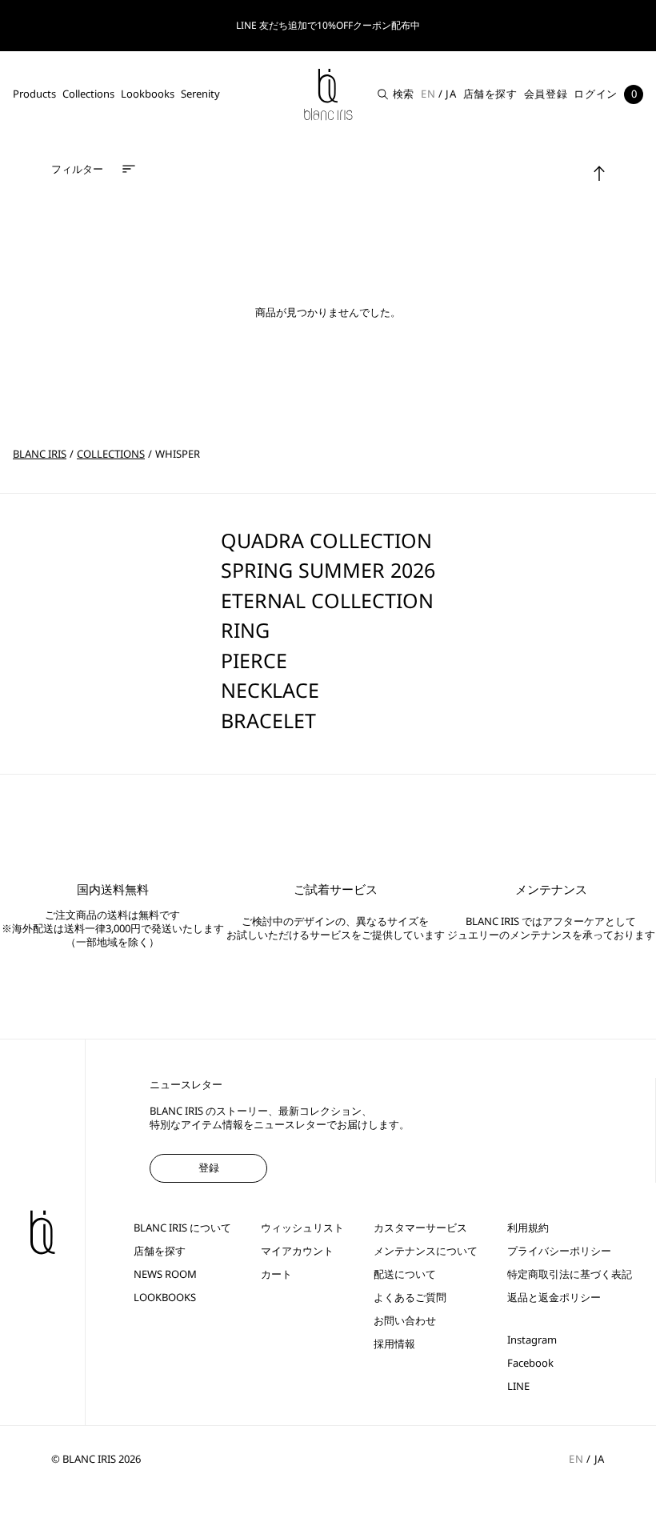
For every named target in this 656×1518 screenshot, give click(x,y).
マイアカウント (297, 1251)
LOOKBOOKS (165, 1297)
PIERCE (254, 660)
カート (276, 1274)
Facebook (530, 1363)
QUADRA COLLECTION (326, 540)
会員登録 (546, 93)
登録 (208, 1167)
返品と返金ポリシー (554, 1297)
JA (451, 93)
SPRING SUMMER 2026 (328, 569)
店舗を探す (490, 93)
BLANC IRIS (39, 454)
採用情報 (394, 1344)
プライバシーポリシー (559, 1251)
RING (245, 629)
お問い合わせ (405, 1321)
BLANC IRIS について (182, 1228)
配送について (405, 1274)
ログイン (596, 93)
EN (428, 93)
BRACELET (268, 720)
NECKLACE (270, 689)
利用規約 (528, 1228)
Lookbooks (147, 93)
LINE (518, 1386)
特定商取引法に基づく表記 (569, 1274)
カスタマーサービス (420, 1228)
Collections (88, 93)
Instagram (532, 1340)
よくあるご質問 (410, 1297)
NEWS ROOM (165, 1274)
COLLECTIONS (111, 454)
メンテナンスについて (426, 1251)
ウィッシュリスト (302, 1228)
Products (34, 93)
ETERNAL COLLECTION (327, 600)
